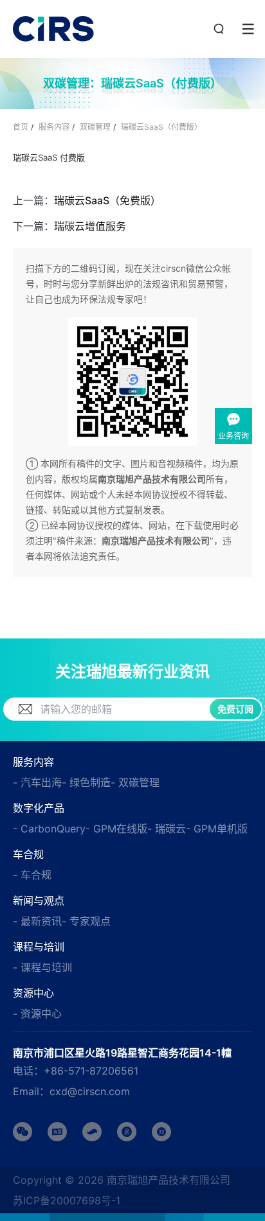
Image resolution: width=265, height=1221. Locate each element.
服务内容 (54, 127)
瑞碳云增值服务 (90, 226)
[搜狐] (92, 1131)
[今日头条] (57, 1131)
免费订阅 (235, 708)
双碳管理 (95, 127)
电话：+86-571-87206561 (75, 1070)
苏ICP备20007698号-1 (66, 1200)
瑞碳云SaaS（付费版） (161, 127)
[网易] (126, 1131)
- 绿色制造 (86, 782)
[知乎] (161, 1131)
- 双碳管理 (135, 782)
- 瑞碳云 (166, 828)
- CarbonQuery (49, 828)
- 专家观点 (86, 921)
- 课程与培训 (42, 967)
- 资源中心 (37, 1013)
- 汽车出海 (37, 782)
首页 (20, 127)
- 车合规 (32, 874)
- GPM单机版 (217, 828)
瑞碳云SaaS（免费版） (107, 200)
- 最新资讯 (37, 921)
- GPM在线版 (116, 828)
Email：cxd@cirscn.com (71, 1091)
